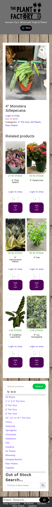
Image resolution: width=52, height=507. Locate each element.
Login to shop (12, 115)
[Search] (44, 500)
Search (39, 386)
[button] (41, 50)
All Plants (36, 122)
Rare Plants (12, 125)
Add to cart (15, 208)
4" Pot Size (24, 122)
